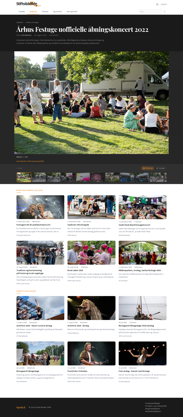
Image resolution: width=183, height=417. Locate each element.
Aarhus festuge (32, 22)
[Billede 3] (53, 177)
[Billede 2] (39, 177)
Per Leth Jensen (24, 284)
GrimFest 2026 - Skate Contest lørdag (34, 325)
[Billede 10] (157, 177)
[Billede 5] (83, 177)
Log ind (164, 4)
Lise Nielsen (22, 381)
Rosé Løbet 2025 (75, 270)
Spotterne (57, 11)
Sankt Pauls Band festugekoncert (134, 224)
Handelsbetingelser (153, 411)
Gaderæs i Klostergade (78, 224)
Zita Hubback (26, 35)
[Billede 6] (98, 177)
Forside (22, 11)
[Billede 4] (68, 177)
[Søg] (165, 11)
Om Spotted (72, 11)
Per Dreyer (73, 235)
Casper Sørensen (24, 235)
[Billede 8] (127, 177)
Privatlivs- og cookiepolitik (156, 406)
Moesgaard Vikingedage (27, 371)
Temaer (45, 11)
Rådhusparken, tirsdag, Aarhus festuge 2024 (140, 270)
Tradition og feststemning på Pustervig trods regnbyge (30, 272)
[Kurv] (157, 4)
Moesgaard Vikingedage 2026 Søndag (136, 325)
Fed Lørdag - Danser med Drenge (134, 371)
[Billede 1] (24, 177)
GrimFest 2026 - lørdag (78, 325)
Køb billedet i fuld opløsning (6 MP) (30, 161)
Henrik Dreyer (125, 235)
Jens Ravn (124, 281)
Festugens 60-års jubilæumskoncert (33, 224)
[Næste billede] (163, 102)
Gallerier (33, 11)
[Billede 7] (112, 177)
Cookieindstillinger (152, 403)
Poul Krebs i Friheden (77, 371)
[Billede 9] (142, 177)
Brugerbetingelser (152, 408)
